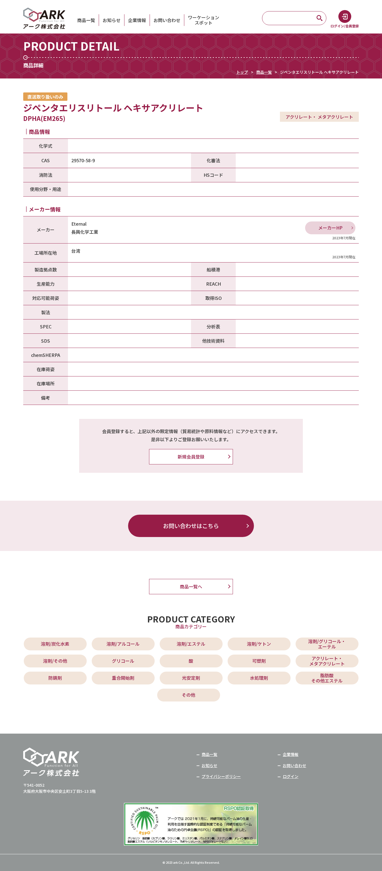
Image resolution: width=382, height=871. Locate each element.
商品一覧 (86, 20)
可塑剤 (259, 660)
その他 (188, 694)
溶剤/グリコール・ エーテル (327, 644)
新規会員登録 (191, 456)
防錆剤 (55, 677)
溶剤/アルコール (123, 643)
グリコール (123, 660)
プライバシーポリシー (221, 776)
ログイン (290, 776)
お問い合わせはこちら (191, 526)
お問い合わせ (167, 20)
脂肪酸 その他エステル (327, 678)
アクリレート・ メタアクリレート (327, 661)
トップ (242, 72)
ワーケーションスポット (203, 20)
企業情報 (137, 20)
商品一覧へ (191, 586)
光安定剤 (191, 677)
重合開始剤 (123, 677)
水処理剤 (259, 677)
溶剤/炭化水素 (55, 643)
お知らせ (112, 20)
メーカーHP (330, 227)
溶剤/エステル (191, 643)
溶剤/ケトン (259, 643)
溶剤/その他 (55, 660)
